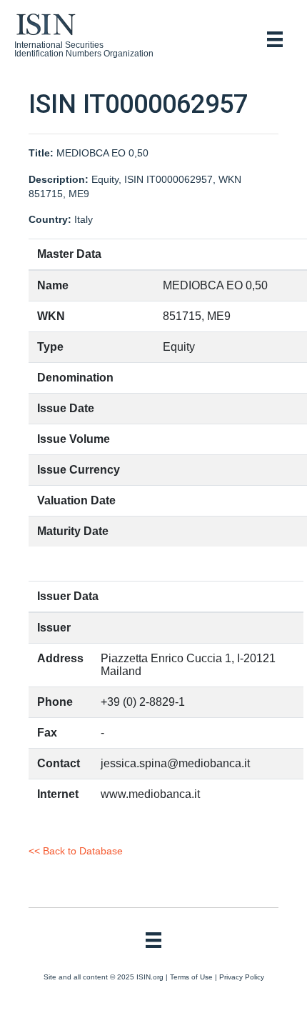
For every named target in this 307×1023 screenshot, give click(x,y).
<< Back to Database (76, 851)
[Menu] (275, 39)
